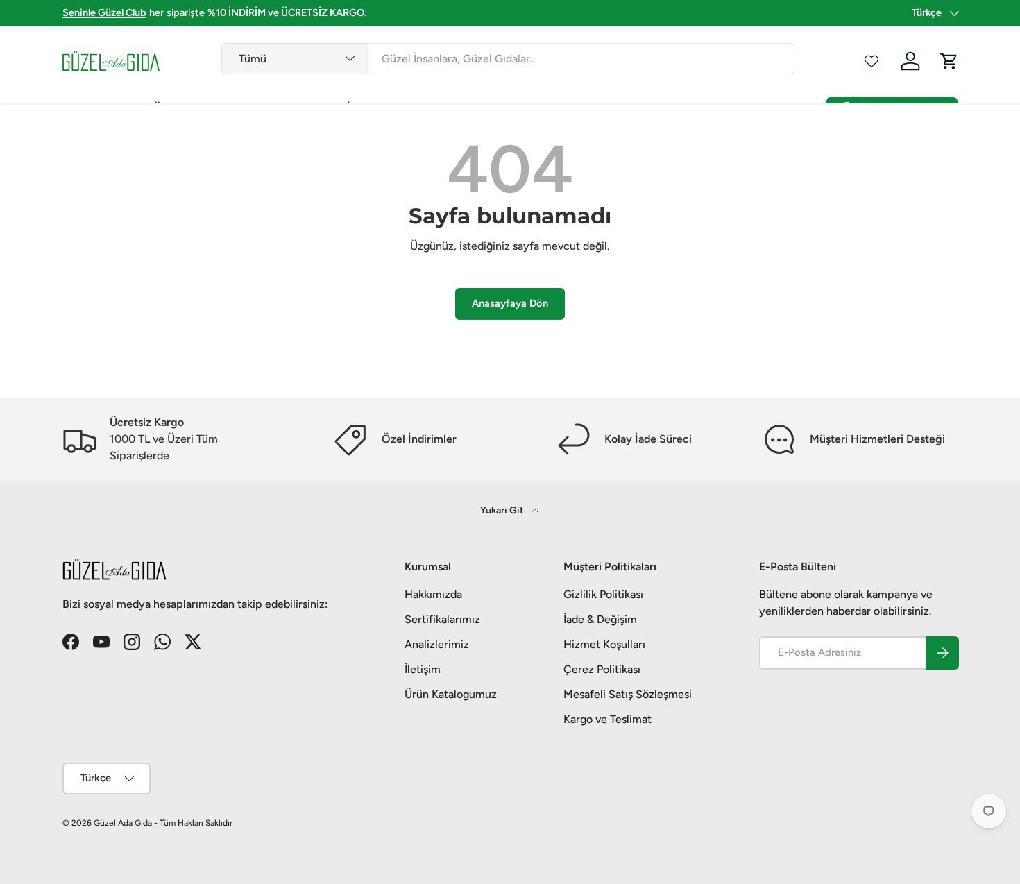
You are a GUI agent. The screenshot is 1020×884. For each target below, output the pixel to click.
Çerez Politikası (601, 669)
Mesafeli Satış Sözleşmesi (627, 694)
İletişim (423, 669)
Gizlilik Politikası (603, 594)
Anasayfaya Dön (510, 303)
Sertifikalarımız (442, 619)
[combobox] (508, 59)
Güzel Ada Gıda (123, 823)
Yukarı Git (503, 510)
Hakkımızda (433, 594)
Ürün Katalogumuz (451, 694)
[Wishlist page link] (871, 61)
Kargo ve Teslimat (607, 719)
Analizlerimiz (437, 644)
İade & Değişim (600, 619)
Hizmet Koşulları (604, 644)
